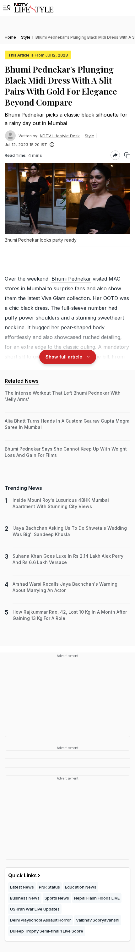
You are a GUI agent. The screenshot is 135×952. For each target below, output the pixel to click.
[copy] (127, 155)
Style (89, 135)
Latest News (22, 886)
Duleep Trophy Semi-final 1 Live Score (46, 930)
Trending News (23, 488)
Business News (25, 897)
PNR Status (49, 886)
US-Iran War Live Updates (35, 908)
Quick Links (22, 875)
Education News (80, 886)
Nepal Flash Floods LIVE (97, 897)
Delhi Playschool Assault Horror (40, 919)
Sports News (57, 897)
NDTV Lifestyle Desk (60, 135)
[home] (33, 8)
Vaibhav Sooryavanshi (97, 919)
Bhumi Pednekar (71, 279)
